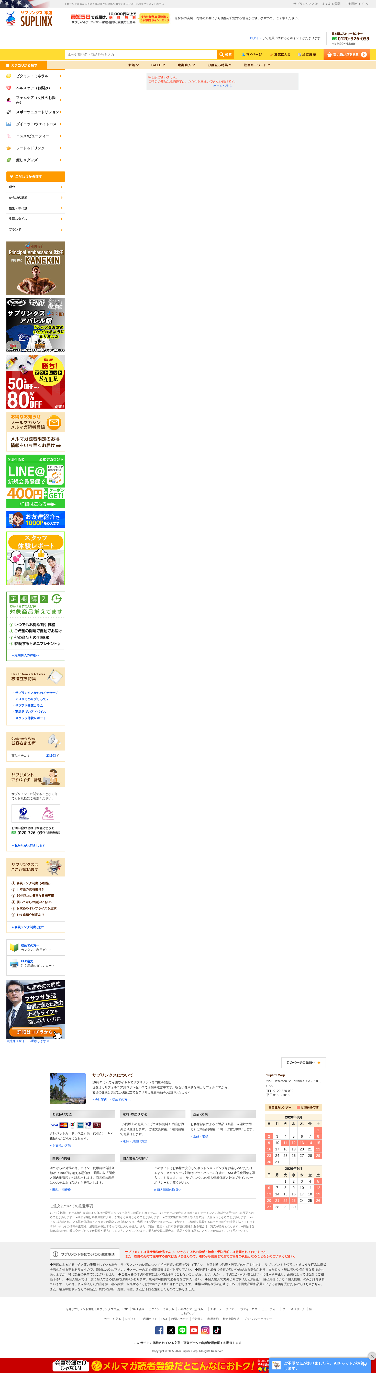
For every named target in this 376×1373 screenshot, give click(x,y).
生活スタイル (18, 219)
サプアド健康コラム (29, 705)
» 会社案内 (99, 1099)
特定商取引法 (231, 1318)
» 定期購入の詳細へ (25, 655)
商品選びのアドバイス (30, 711)
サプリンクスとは (305, 4)
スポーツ (216, 1309)
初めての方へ (30, 945)
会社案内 (197, 1318)
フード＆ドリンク (293, 1309)
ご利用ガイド (355, 4)
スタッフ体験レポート (30, 718)
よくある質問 (331, 4)
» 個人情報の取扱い (167, 1190)
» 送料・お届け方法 (133, 1141)
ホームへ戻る (222, 86)
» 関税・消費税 (60, 1190)
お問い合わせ (179, 1318)
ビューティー (269, 1309)
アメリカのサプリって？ (32, 699)
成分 (12, 187)
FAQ (164, 1318)
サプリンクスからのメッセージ (36, 693)
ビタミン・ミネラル (161, 1309)
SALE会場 (138, 1309)
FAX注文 (27, 961)
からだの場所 (18, 197)
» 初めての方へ (119, 1099)
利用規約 (213, 1318)
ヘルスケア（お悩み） (192, 1309)
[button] (320, 1365)
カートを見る (112, 1318)
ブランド (15, 229)
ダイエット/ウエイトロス (241, 1309)
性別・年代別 (18, 208)
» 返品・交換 (199, 1136)
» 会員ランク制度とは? (28, 927)
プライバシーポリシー (258, 1318)
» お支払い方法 (60, 1145)
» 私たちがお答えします (28, 845)
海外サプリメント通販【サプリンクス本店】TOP (97, 1309)
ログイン (256, 38)
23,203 (51, 755)
